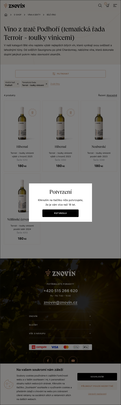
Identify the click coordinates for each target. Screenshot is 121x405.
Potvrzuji (60, 213)
